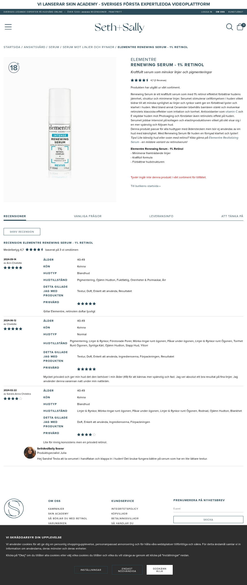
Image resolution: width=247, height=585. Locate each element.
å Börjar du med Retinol (68, 518)
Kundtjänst (235, 12)
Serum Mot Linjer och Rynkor (88, 47)
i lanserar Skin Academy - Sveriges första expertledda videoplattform (125, 4)
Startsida (12, 47)
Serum (54, 47)
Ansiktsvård (34, 47)
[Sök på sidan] (229, 26)
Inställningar (91, 570)
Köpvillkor (119, 514)
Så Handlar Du (122, 523)
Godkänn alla (159, 570)
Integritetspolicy (124, 509)
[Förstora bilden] (60, 129)
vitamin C (232, 111)
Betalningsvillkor (125, 518)
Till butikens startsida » (145, 186)
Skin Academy (58, 514)
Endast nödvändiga (127, 570)
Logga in (206, 12)
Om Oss (220, 12)
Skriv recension (22, 232)
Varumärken (57, 523)
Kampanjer (56, 509)
